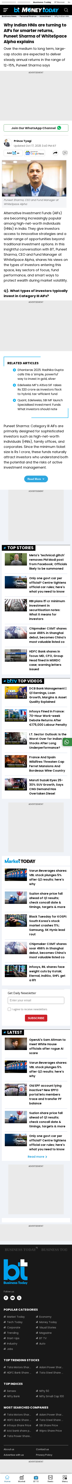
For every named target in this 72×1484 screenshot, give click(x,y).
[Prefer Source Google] (13, 153)
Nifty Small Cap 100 (51, 1396)
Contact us (42, 1449)
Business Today (42, 2)
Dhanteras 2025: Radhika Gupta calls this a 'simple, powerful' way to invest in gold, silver (41, 374)
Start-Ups (13, 1338)
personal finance (28, 16)
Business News (9, 16)
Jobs (10, 1349)
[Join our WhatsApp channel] (67, 745)
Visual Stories (47, 1327)
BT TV (43, 1338)
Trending (12, 1333)
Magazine (45, 1333)
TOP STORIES (20, 547)
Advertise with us (14, 1455)
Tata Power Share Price (19, 1436)
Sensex (11, 1391)
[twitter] (19, 1298)
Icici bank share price (19, 1431)
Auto (42, 1343)
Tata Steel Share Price (51, 1372)
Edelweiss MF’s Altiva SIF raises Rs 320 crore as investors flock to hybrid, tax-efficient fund (40, 389)
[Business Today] (36, 10)
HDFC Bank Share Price (19, 1372)
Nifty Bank (13, 1396)
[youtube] (12, 1298)
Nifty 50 (44, 1391)
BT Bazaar (59, 2)
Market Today (16, 1317)
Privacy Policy (44, 1455)
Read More (34, 478)
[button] (65, 1479)
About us (9, 1449)
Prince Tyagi (22, 141)
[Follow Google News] (34, 153)
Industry (12, 1343)
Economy (45, 1317)
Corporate (13, 1327)
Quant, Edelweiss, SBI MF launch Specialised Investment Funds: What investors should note (40, 404)
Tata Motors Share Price (19, 1367)
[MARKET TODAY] (20, 861)
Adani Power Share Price (51, 1367)
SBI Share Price (48, 1425)
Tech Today (15, 1322)
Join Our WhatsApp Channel (33, 128)
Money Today (48, 1322)
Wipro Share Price (50, 1431)
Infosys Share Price (19, 1425)
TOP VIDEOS (30, 681)
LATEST (14, 1032)
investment (45, 16)
